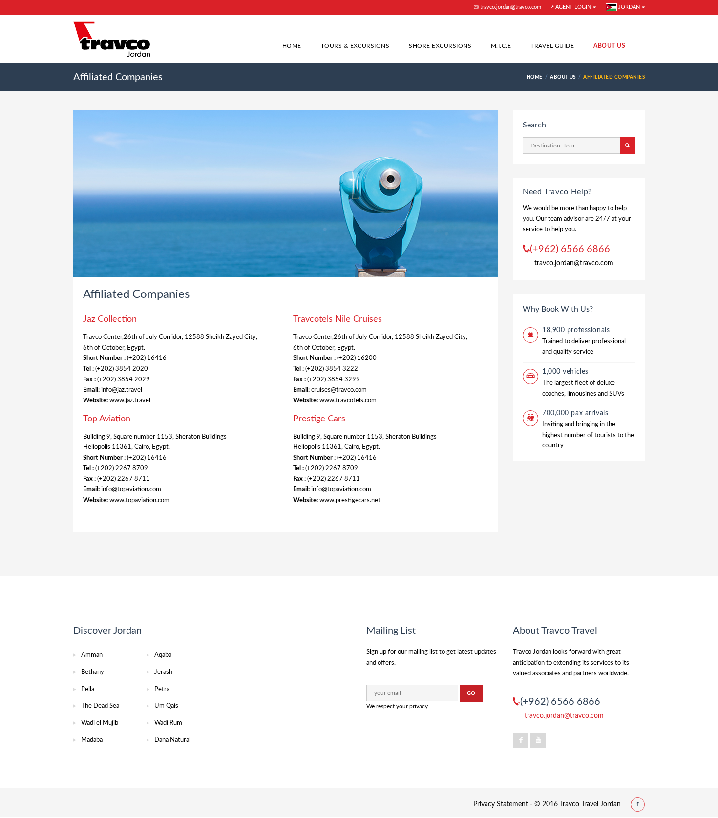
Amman (92, 655)
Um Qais (166, 706)
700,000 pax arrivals (575, 413)
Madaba (92, 740)
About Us (609, 46)
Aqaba (162, 655)
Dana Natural (172, 740)
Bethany (92, 672)
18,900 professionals (576, 330)
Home (291, 46)
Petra (161, 689)
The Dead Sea (100, 706)
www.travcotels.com (348, 401)
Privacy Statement (500, 804)
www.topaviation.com (139, 500)
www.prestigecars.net (349, 500)
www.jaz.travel (129, 401)
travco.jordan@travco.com (510, 7)
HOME (535, 77)
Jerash (163, 672)
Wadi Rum (168, 723)
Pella (87, 689)
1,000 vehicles (565, 371)
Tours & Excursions (355, 46)
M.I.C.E (501, 46)
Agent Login (572, 7)
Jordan (628, 7)
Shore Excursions (440, 46)
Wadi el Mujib (99, 723)
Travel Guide (552, 46)
